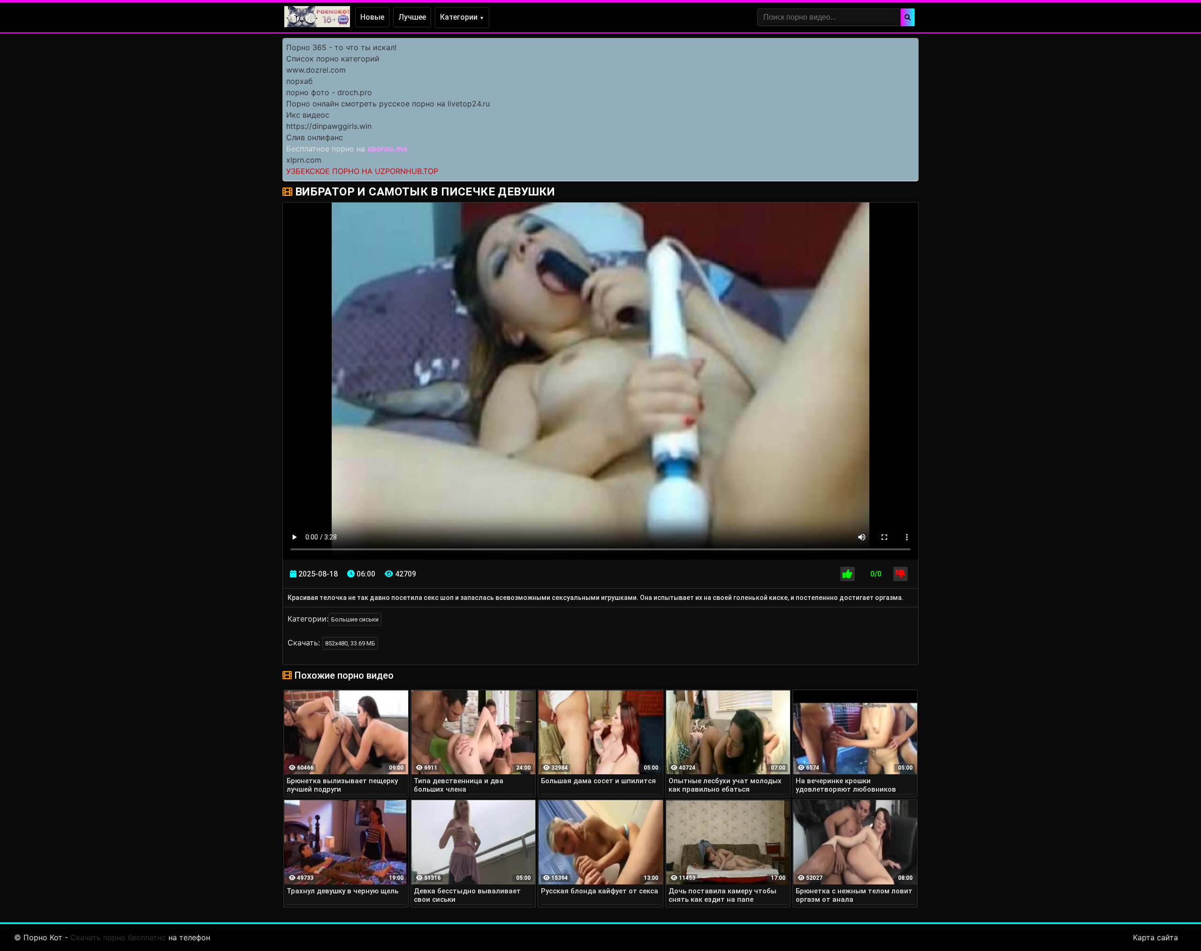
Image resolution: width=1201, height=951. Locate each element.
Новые (372, 17)
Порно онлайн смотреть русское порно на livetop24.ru (388, 103)
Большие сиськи (355, 619)
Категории (462, 17)
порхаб (299, 81)
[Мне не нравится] (900, 574)
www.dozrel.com (316, 70)
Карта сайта (1155, 937)
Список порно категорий (333, 58)
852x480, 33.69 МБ (350, 643)
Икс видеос (307, 115)
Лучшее (412, 17)
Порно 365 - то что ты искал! (341, 47)
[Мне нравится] (847, 574)
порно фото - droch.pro (329, 92)
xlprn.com (303, 160)
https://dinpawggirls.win (329, 126)
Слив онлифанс (314, 137)
